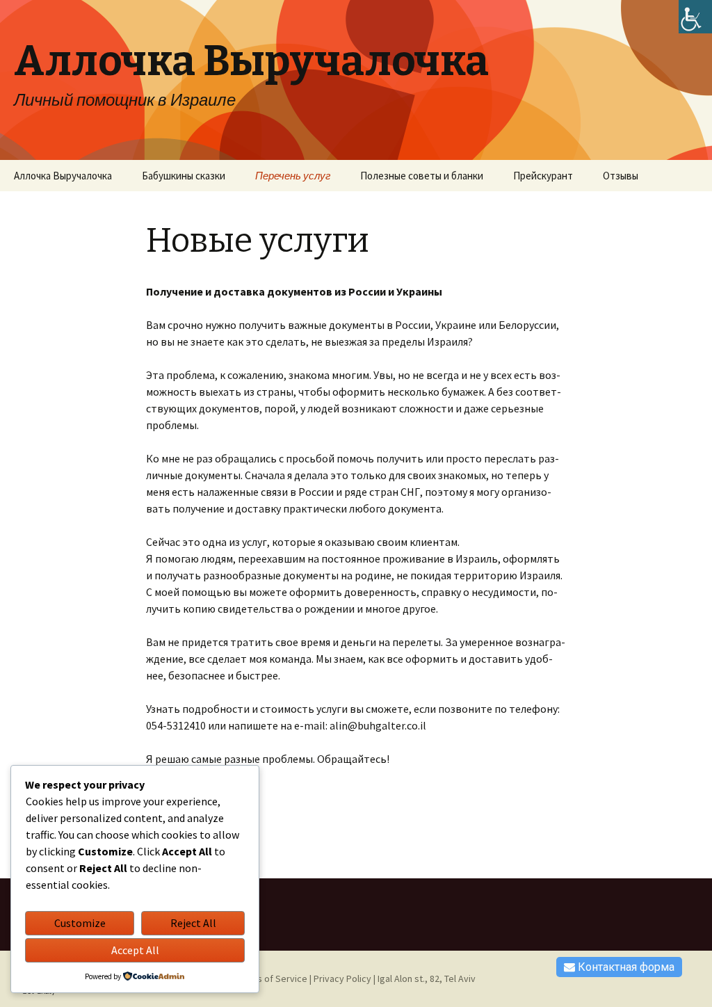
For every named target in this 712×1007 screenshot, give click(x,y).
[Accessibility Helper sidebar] (695, 16)
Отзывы (620, 175)
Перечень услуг (292, 175)
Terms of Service (271, 978)
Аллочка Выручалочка (63, 175)
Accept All (135, 950)
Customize (80, 923)
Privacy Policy (342, 978)
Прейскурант (543, 175)
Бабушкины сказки (183, 175)
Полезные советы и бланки (421, 175)
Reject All (193, 923)
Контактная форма (624, 967)
